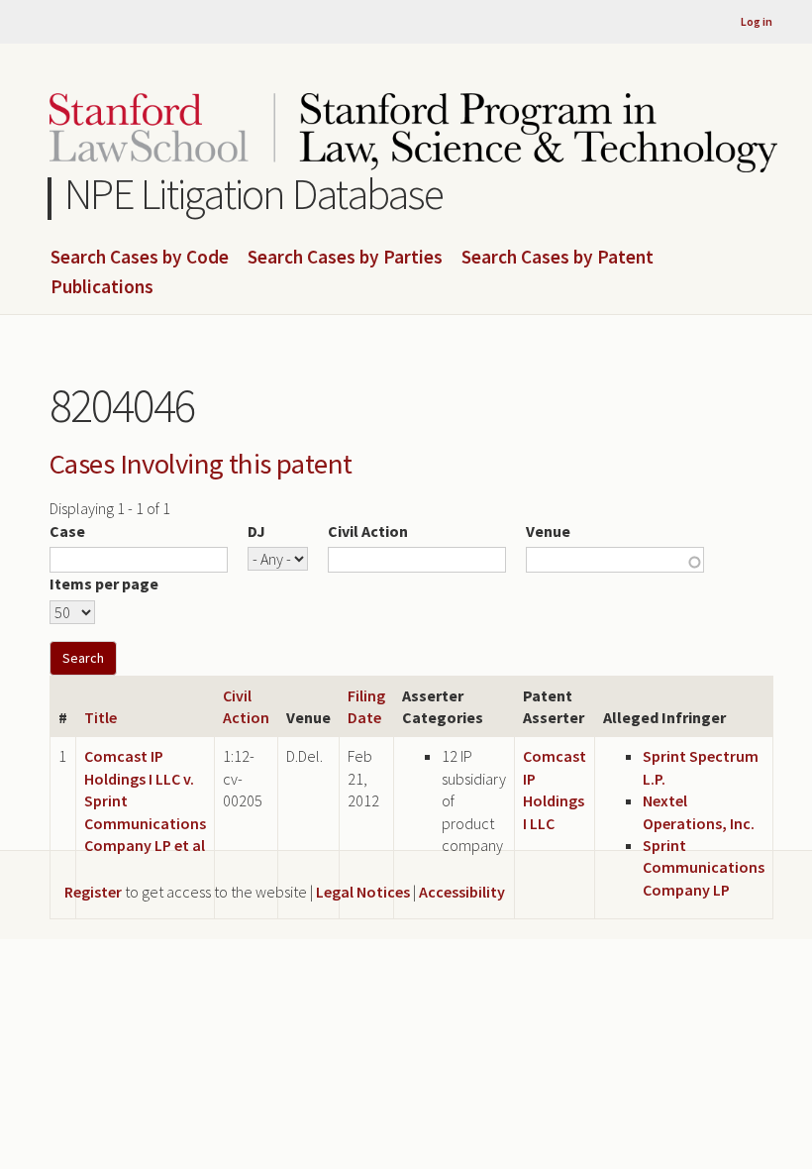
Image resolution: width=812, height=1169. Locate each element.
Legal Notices (363, 892)
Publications (102, 287)
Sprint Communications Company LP (703, 867)
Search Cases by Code (140, 257)
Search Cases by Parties (345, 257)
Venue (548, 531)
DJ (256, 531)
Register (93, 892)
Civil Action (368, 531)
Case (67, 531)
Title (100, 717)
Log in (756, 21)
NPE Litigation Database (254, 193)
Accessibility (462, 892)
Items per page (104, 583)
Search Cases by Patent (557, 257)
